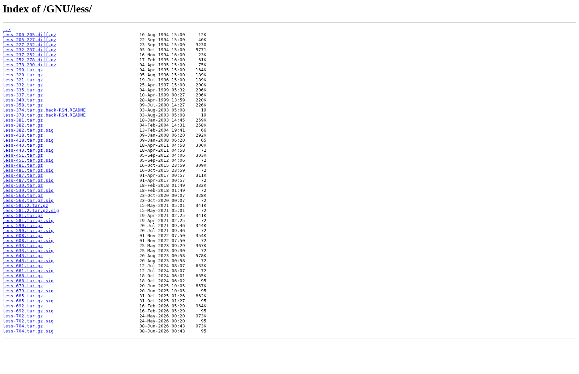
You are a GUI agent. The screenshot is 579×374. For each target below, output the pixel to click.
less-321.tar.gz (23, 79)
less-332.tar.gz (23, 84)
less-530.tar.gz (23, 185)
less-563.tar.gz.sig (28, 200)
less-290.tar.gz (23, 69)
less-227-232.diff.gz (29, 44)
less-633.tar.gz (23, 245)
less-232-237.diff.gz (29, 49)
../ (7, 29)
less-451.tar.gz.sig (28, 160)
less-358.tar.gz (23, 104)
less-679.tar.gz (23, 285)
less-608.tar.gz (23, 235)
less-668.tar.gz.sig (28, 280)
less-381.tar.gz (23, 120)
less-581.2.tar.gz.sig (31, 210)
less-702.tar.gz (23, 315)
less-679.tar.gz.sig (28, 290)
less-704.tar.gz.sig (28, 330)
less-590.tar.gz (23, 225)
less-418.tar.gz (23, 135)
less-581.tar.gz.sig (28, 220)
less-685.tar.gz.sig (28, 300)
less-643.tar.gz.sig (28, 260)
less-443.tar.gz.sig (28, 150)
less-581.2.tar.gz (25, 205)
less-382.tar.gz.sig (28, 130)
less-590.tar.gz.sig (28, 230)
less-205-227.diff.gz (29, 39)
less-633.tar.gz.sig (28, 250)
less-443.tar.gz (23, 145)
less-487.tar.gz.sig (28, 180)
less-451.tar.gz (23, 155)
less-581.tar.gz (23, 215)
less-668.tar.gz (23, 275)
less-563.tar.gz (23, 195)
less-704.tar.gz (23, 325)
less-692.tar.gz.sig (28, 310)
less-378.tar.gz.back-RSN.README (44, 115)
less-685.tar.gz (23, 295)
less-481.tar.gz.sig (28, 170)
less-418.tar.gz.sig (28, 140)
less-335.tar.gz (23, 89)
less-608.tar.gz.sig (28, 240)
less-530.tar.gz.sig (28, 190)
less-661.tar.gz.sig (28, 270)
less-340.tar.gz (23, 99)
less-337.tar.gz (23, 94)
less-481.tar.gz (23, 165)
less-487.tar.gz (23, 175)
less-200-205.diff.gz (29, 34)
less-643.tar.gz (23, 255)
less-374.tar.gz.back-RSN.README (44, 110)
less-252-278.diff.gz (29, 59)
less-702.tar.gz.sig (28, 320)
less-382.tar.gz (23, 125)
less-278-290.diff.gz (29, 64)
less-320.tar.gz (23, 74)
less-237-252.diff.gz (29, 54)
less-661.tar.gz (23, 265)
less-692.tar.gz (23, 305)
